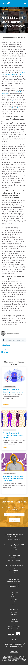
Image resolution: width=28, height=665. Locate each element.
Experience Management (14, 573)
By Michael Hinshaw (12, 333)
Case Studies (14, 612)
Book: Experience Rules (14, 629)
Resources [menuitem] (14, 619)
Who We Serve (14, 610)
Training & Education (14, 555)
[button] (3, 340)
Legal (15, 656)
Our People (14, 597)
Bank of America (17, 101)
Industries (14, 614)
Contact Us (14, 651)
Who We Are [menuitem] (14, 592)
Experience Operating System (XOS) (14, 545)
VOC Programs (14, 568)
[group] (14, 340)
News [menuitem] (14, 601)
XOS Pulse (14, 549)
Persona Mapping (14, 586)
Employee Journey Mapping (14, 584)
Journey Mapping (14, 579)
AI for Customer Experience (14, 537)
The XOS (14, 547)
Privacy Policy (20, 656)
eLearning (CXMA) (14, 557)
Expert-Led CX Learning (14, 560)
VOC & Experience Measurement (14, 566)
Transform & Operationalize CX (14, 534)
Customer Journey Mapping (14, 581)
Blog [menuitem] (14, 624)
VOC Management (14, 570)
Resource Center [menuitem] (14, 621)
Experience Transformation (14, 539)
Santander (15, 108)
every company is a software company (13, 73)
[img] (21, 340)
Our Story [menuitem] (14, 594)
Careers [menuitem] (14, 604)
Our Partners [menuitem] (14, 599)
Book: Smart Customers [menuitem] (14, 626)
